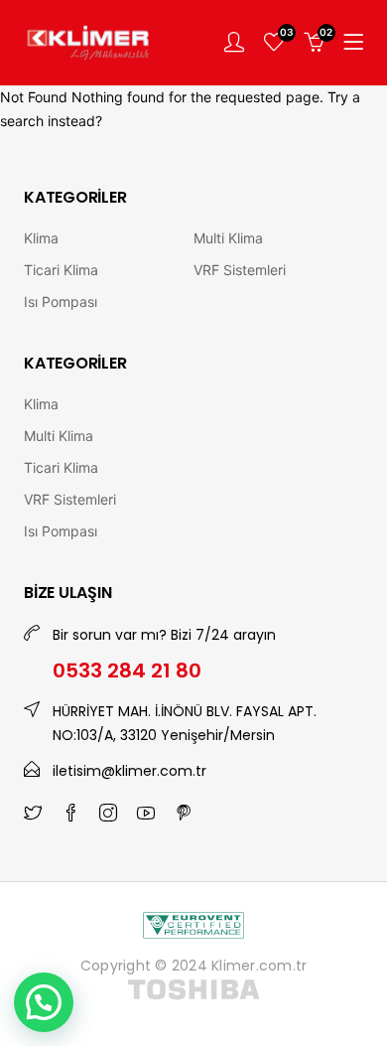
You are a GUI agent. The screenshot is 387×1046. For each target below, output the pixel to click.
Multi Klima (228, 237)
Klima (41, 237)
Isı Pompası (60, 301)
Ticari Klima (61, 269)
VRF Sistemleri (240, 269)
